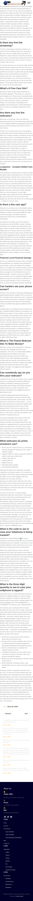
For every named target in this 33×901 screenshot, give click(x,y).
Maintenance (9, 884)
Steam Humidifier (10, 834)
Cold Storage (9, 867)
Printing (7, 858)
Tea (6, 864)
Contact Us (6, 843)
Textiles (7, 852)
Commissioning (9, 881)
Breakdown (8, 887)
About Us (6, 826)
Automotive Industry (10, 870)
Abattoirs (8, 861)
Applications (7, 849)
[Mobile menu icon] (28, 3)
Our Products (7, 828)
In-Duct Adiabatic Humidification (13, 837)
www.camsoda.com (26, 479)
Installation (8, 878)
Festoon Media (19, 896)
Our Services (7, 875)
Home (5, 823)
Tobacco (8, 855)
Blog (5, 840)
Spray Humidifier (10, 831)
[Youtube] (11, 817)
